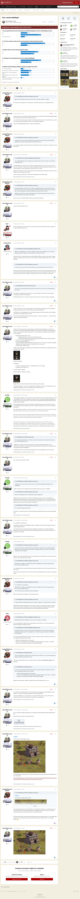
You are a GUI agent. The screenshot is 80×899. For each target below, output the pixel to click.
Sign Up (76, 2)
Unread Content (27, 9)
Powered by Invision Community (40, 897)
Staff (7, 9)
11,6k (8, 108)
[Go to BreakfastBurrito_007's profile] (71, 29)
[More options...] (55, 93)
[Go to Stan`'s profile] (7, 228)
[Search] (77, 7)
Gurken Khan (7, 243)
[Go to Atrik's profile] (7, 618)
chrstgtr (7, 395)
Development (30, 6)
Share (44, 21)
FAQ (3, 6)
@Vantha (15, 736)
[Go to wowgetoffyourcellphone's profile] (7, 99)
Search (43, 9)
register (10, 82)
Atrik (7, 613)
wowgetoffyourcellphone (7, 93)
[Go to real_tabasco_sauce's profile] (3, 21)
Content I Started (36, 9)
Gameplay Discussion (17, 22)
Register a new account (16, 879)
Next (22, 88)
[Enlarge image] (16, 355)
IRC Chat (42, 6)
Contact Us (40, 894)
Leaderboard (48, 6)
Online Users (13, 9)
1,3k (8, 409)
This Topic (73, 6)
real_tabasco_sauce (11, 21)
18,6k (8, 237)
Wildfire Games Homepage (11, 6)
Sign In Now (42, 879)
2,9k (8, 128)
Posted (18, 92)
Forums (36, 6)
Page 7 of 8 (29, 88)
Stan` (7, 223)
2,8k (8, 253)
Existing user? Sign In (67, 2)
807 (8, 624)
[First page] (2, 88)
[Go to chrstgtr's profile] (7, 399)
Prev (5, 88)
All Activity (20, 9)
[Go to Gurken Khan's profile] (7, 247)
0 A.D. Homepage (22, 6)
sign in (6, 82)
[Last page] (24, 88)
